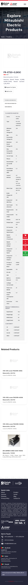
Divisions (3, 496)
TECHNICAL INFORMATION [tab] (10, 100)
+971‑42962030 (8, 536)
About (3, 492)
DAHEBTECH (11, 581)
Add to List (9, 91)
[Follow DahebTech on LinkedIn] (10, 522)
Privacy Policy (5, 498)
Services (3, 494)
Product (16, 492)
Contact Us (17, 498)
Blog (15, 496)
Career (16, 494)
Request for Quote (11, 87)
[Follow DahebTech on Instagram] (9, 522)
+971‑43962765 (19, 536)
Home (3, 37)
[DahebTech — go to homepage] (8, 483)
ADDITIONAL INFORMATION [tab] (10, 103)
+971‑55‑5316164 (9, 540)
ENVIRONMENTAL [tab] (8, 106)
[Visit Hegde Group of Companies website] (20, 483)
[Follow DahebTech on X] (12, 522)
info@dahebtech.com (10, 543)
